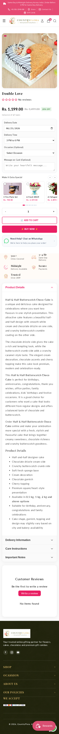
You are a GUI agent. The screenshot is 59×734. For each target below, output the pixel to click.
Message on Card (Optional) (17, 160)
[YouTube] (18, 652)
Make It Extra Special (12, 177)
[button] (9, 99)
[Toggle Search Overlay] (55, 21)
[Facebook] (5, 652)
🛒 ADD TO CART (29, 220)
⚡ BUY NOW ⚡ (29, 229)
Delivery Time (10, 135)
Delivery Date (10, 122)
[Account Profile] (42, 21)
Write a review (29, 593)
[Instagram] (12, 652)
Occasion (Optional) (13, 147)
